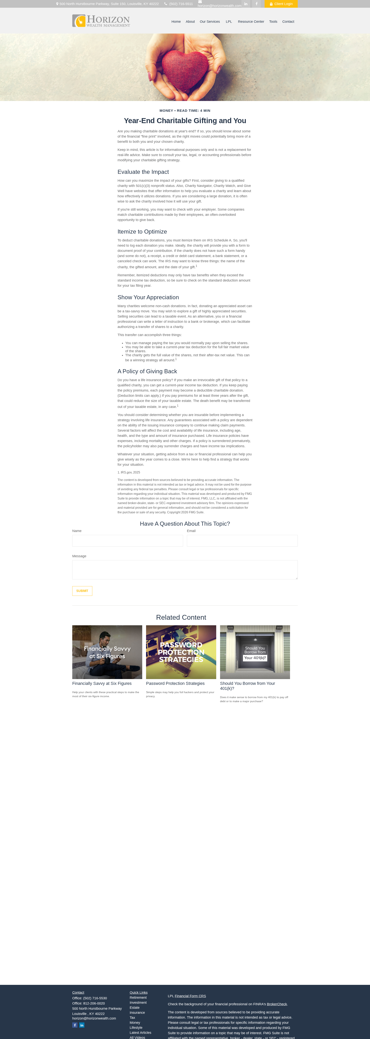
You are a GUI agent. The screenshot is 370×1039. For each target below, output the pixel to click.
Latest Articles (140, 1033)
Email (191, 531)
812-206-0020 (94, 1003)
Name (77, 531)
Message (79, 556)
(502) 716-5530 (95, 998)
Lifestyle (136, 1028)
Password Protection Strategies (175, 683)
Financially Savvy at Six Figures (102, 683)
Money (135, 1023)
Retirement (138, 997)
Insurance (137, 1013)
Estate (135, 1008)
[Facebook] (256, 4)
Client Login (283, 4)
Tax (132, 1018)
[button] (176, 21)
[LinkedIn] (245, 4)
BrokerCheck (277, 1004)
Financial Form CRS (190, 996)
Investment (138, 1003)
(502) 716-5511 (181, 4)
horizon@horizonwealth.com (94, 1018)
